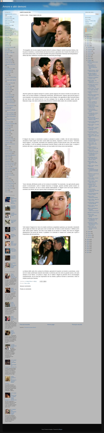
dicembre (90, 47)
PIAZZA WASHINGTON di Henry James (93, 194)
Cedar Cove (7, 40)
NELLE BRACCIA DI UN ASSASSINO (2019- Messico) (13, 200)
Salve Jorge (7, 158)
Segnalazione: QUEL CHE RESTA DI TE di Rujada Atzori (93, 224)
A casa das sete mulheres (11, 14)
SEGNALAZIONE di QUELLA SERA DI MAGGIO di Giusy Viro (93, 74)
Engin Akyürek (8, 60)
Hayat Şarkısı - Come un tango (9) (13, 304)
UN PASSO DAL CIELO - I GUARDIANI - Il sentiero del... (93, 114)
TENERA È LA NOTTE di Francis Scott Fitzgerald (93, 175)
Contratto (7, 45)
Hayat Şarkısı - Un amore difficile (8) (13, 290)
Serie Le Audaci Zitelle (10, 168)
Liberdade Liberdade (9, 123)
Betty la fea (7, 30)
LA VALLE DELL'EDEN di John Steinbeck (93, 122)
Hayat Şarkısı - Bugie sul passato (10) (14, 275)
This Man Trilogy (9, 185)
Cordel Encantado (9, 47)
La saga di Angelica (9, 112)
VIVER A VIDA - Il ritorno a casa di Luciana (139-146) (93, 128)
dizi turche (7, 55)
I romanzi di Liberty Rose (10, 77)
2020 (88, 239)
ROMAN (7, 148)
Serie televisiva (8, 169)
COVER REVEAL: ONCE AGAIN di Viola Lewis (93, 71)
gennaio (90, 237)
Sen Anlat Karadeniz (9, 163)
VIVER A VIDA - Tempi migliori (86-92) (92, 182)
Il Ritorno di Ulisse (9, 83)
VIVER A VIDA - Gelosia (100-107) (93, 166)
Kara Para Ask (8, 89)
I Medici (7, 75)
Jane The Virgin (8, 86)
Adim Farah (7, 20)
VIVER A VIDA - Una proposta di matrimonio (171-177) (93, 81)
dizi (6, 54)
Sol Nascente (8, 173)
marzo (89, 233)
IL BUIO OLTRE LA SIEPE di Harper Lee (93, 148)
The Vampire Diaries (9, 183)
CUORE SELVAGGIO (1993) (13, 214)
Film (6, 67)
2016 (88, 246)
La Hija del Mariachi (9, 105)
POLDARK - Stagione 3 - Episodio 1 (13, 207)
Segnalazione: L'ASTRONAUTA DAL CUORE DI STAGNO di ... (93, 170)
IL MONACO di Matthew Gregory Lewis (93, 78)
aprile (89, 231)
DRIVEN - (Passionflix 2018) (13, 235)
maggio (90, 60)
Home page (50, 324)
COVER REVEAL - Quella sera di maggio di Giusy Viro (93, 106)
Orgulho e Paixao (9, 140)
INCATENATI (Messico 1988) (13, 221)
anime (6, 23)
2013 (88, 252)
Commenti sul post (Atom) (30, 327)
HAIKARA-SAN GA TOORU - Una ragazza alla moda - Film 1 (93, 185)
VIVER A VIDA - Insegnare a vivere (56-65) (92, 215)
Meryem (7, 132)
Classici (6, 44)
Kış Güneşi (7, 91)
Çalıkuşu (7, 38)
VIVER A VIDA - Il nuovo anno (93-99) (93, 178)
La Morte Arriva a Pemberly (9, 108)
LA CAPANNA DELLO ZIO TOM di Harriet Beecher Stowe (92, 158)
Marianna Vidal (8, 130)
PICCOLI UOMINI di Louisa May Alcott (92, 102)
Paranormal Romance (10, 143)
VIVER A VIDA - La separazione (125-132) (92, 144)
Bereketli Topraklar (9, 28)
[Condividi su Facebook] (44, 281)
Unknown (89, 31)
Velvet (6, 190)
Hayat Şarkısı (8, 72)
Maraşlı (6, 128)
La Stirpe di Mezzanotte (10, 116)
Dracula (7, 57)
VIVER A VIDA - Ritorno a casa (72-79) (93, 200)
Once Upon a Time (9, 138)
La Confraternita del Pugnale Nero (9, 97)
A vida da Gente (8, 18)
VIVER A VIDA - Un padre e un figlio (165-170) (93, 89)
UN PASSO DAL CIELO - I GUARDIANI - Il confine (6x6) (93, 154)
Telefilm (7, 178)
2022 (88, 43)
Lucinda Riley (8, 127)
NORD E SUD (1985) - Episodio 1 (13, 250)
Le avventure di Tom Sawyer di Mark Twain (93, 132)
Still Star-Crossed (9, 174)
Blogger (60, 429)
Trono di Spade (8, 186)
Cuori (6, 49)
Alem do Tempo (8, 22)
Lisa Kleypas (8, 125)
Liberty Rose (89, 29)
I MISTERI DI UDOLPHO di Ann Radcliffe (93, 95)
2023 (88, 42)
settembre (90, 53)
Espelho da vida (8, 62)
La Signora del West (9, 114)
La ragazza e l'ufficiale (10, 110)
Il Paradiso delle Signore (10, 80)
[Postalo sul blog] (41, 281)
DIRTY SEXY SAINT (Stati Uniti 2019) (13, 243)
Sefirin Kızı (7, 159)
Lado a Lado (8, 121)
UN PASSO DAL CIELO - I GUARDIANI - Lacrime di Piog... (93, 85)
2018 (88, 243)
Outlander (7, 142)
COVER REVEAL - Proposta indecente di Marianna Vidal (93, 140)
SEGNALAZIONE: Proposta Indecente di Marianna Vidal (93, 118)
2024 (88, 40)
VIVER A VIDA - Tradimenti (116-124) (93, 151)
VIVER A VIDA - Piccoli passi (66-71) (93, 206)
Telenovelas (7, 180)
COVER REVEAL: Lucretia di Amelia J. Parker (93, 110)
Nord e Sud (7, 133)
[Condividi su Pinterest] (45, 281)
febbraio (90, 235)
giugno (89, 58)
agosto (89, 54)
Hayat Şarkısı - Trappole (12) (13, 332)
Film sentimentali (9, 68)
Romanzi (7, 150)
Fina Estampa (8, 70)
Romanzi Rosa (8, 153)
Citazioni (7, 42)
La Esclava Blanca (9, 101)
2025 (88, 38)
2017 (88, 245)
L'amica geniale (8, 94)
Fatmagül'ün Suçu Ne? (10, 64)
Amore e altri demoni (14, 6)
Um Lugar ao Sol (9, 188)
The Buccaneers (8, 181)
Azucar (6, 27)
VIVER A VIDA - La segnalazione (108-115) (92, 162)
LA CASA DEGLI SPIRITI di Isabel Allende (93, 203)
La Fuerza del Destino (10, 102)
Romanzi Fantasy (9, 151)
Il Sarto (6, 84)
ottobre (89, 51)
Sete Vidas (7, 171)
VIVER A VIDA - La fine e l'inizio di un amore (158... (93, 99)
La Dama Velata (8, 99)
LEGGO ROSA (88, 23)
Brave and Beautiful (9, 33)
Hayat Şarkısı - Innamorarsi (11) (13, 318)
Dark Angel (7, 50)
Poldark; (7, 146)
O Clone (7, 135)
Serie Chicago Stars (9, 164)
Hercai (6, 73)
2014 (88, 250)
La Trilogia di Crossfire (10, 119)
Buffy (6, 37)
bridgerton (7, 35)
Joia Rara (7, 88)
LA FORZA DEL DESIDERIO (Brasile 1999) (13, 265)
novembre (90, 49)
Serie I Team (8, 166)
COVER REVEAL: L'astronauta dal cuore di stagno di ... (93, 190)
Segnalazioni (8, 161)
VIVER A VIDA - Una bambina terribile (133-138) (93, 135)
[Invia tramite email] (40, 281)
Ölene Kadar (8, 137)
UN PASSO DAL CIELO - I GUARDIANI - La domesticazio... (93, 219)
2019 (88, 241)
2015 (88, 248)
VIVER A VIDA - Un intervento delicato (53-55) (92, 228)
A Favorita (7, 16)
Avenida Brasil (8, 25)
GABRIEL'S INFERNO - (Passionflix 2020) (13, 229)
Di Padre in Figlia (9, 52)
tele (6, 176)
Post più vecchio (77, 324)
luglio (89, 56)
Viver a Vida (27, 283)
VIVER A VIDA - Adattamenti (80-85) (93, 197)
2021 (88, 45)
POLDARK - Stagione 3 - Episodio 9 (13, 257)
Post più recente (25, 324)
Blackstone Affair (9, 32)
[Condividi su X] (43, 281)
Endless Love (8, 59)
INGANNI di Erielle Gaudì (93, 212)
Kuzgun (6, 93)
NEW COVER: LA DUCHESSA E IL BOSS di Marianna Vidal (92, 67)
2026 (88, 36)
